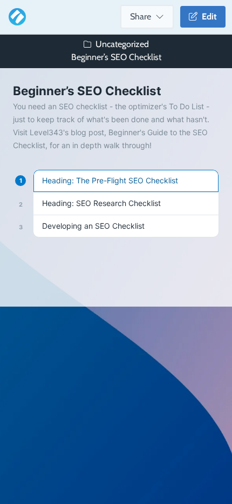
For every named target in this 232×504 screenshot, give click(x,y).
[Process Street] (15, 16)
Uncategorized (122, 44)
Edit (207, 16)
